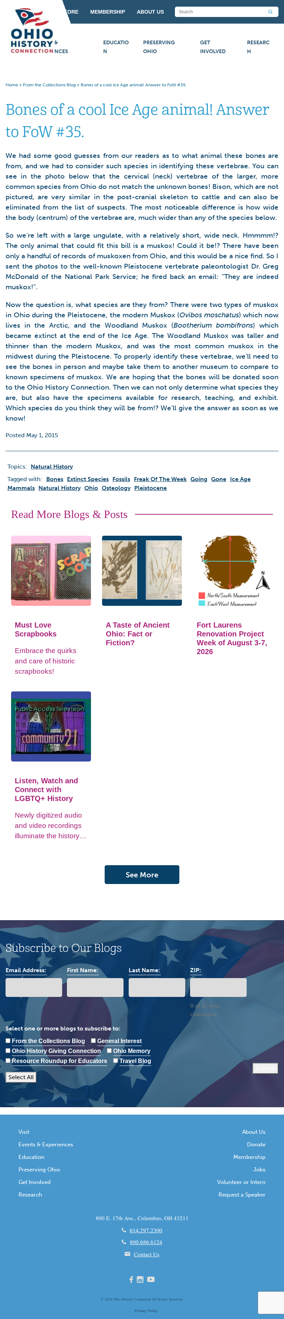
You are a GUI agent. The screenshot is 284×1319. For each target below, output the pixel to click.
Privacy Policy (146, 1311)
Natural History (59, 487)
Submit (265, 1068)
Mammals (21, 487)
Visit (23, 1132)
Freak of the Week (160, 479)
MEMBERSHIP (107, 12)
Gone (218, 479)
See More (142, 874)
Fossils (121, 479)
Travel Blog (135, 1061)
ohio (91, 487)
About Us (254, 1132)
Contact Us (146, 1254)
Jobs (259, 1169)
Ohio (117, 1299)
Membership (249, 1157)
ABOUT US (150, 12)
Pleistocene (150, 487)
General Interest (119, 1041)
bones (54, 479)
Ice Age (240, 479)
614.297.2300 (146, 1230)
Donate (256, 1144)
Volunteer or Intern (241, 1182)
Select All (21, 1077)
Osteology (116, 487)
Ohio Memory (132, 1051)
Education (116, 47)
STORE (69, 12)
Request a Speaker (242, 1194)
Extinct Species (88, 479)
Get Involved (213, 47)
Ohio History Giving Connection (56, 1051)
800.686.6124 (146, 1242)
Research (258, 47)
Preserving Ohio (159, 47)
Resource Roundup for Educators (59, 1061)
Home (12, 84)
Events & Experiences (51, 47)
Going (198, 479)
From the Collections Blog (49, 84)
